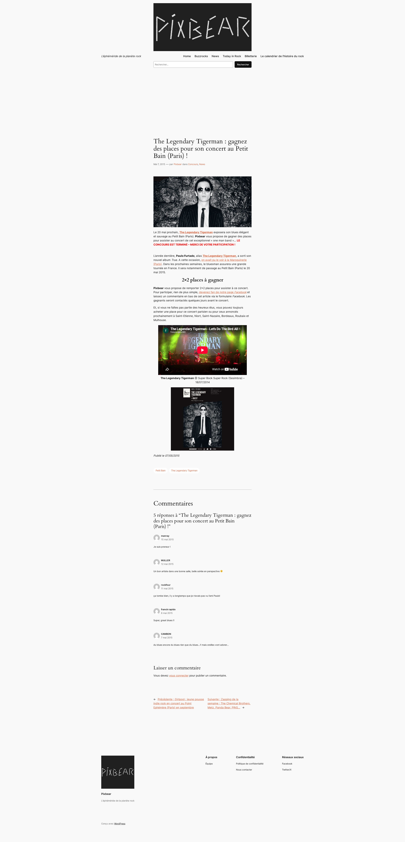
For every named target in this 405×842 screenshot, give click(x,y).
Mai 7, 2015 (159, 164)
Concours (193, 164)
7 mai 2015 (166, 637)
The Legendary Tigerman (184, 470)
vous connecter (179, 675)
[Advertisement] (202, 96)
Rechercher (243, 64)
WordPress (119, 823)
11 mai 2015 (167, 588)
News (202, 164)
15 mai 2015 (167, 539)
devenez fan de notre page (222, 292)
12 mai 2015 (167, 564)
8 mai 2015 (167, 613)
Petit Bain (160, 470)
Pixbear (178, 164)
